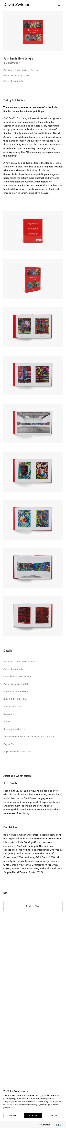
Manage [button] (12, 1115)
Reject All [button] (53, 1115)
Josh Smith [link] (17, 81)
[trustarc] (56, 1124)
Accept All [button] (33, 1115)
